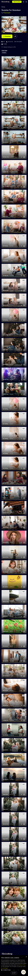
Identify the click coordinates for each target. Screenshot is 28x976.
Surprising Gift (6, 68)
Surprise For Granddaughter (9, 97)
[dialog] (14, 965)
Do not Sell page (4, 968)
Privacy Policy (23, 965)
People (4, 52)
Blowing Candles (6, 142)
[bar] (26, 2)
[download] (24, 68)
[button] (14, 970)
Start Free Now (17, 1)
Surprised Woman (7, 542)
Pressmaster (6, 12)
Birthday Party (6, 157)
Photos (3, 7)
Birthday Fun (5, 82)
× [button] (26, 956)
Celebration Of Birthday (8, 127)
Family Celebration (7, 112)
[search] (23, 2)
